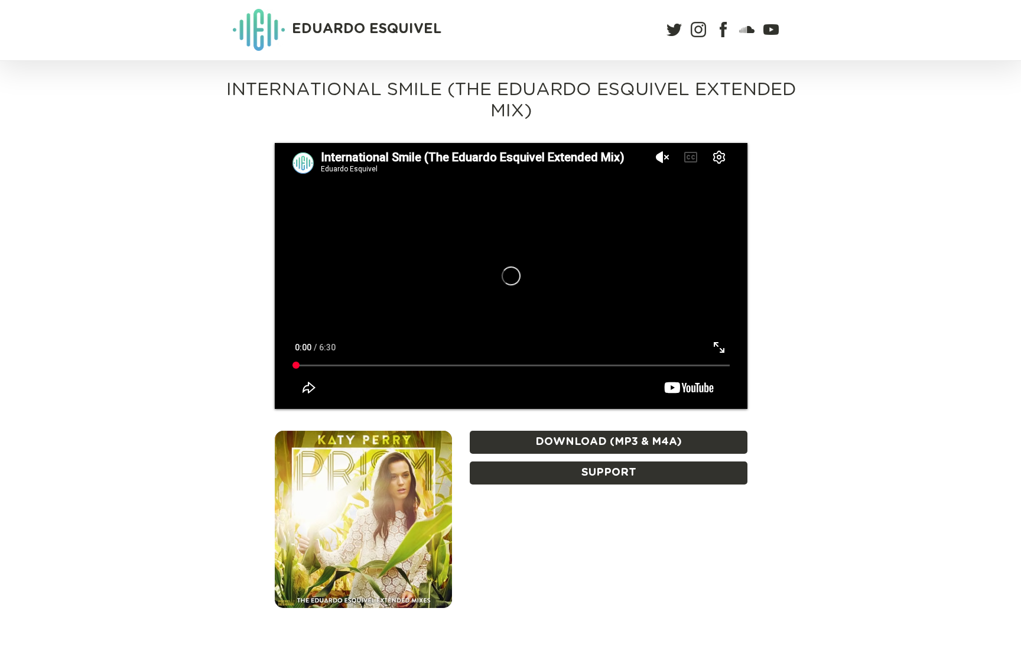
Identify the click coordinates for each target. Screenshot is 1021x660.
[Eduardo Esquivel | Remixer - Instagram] (698, 29)
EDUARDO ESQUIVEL (366, 29)
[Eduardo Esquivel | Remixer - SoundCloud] (747, 29)
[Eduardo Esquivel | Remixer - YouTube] (771, 29)
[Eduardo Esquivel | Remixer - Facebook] (723, 29)
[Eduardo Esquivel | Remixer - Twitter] (674, 29)
